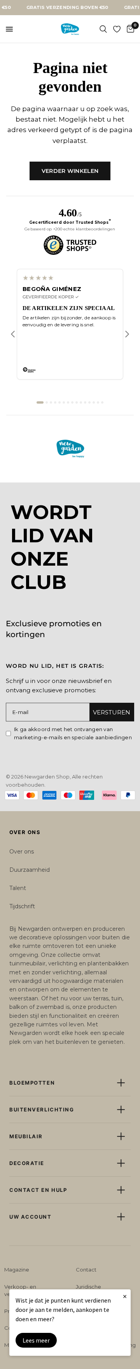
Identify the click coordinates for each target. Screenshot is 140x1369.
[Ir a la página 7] (68, 402)
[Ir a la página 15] (102, 402)
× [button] (125, 1296)
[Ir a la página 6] (64, 402)
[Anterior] (13, 334)
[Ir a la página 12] (89, 402)
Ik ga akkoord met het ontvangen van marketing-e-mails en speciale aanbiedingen (73, 733)
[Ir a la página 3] (51, 402)
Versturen (111, 712)
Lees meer (36, 1340)
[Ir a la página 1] (40, 402)
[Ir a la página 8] (72, 402)
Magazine (16, 1269)
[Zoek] (103, 29)
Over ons (21, 851)
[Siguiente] (127, 334)
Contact (86, 1269)
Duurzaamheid (29, 869)
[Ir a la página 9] (76, 402)
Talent (17, 888)
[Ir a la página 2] (47, 402)
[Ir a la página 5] (59, 402)
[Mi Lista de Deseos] (117, 29)
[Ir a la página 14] (98, 402)
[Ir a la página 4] (55, 402)
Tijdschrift (22, 906)
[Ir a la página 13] (94, 402)
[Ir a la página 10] (81, 402)
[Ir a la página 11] (85, 402)
